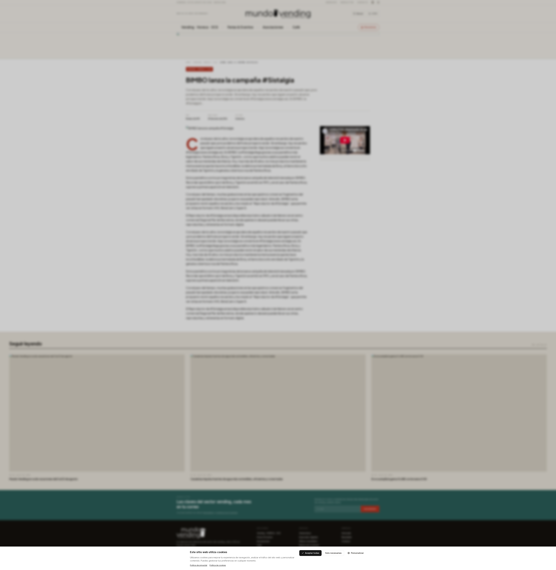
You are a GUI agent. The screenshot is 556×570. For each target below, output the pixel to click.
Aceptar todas (312, 553)
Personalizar (357, 553)
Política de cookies (218, 565)
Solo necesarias (333, 553)
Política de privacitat (198, 565)
